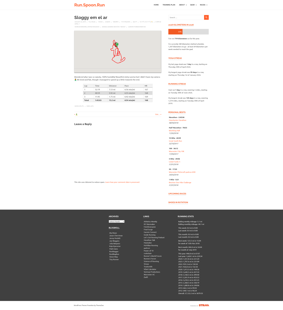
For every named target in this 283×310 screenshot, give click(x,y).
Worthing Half (174, 130)
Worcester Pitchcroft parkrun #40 (182, 172)
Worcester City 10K (176, 151)
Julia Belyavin (114, 243)
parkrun (147, 248)
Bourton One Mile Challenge (180, 182)
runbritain (148, 253)
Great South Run (175, 141)
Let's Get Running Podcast (154, 237)
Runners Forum (150, 258)
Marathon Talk (149, 240)
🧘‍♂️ (76, 114)
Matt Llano (113, 249)
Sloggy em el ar (90, 17)
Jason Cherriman (116, 235)
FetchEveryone (150, 227)
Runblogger (114, 251)
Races (202, 5)
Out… (157, 114)
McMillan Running (151, 245)
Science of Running (151, 261)
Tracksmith (148, 266)
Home (156, 5)
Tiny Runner (114, 259)
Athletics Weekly (150, 221)
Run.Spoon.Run (89, 4)
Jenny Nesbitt (114, 238)
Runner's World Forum (153, 256)
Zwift (146, 277)
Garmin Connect (150, 232)
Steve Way (113, 257)
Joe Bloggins (114, 241)
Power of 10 (148, 250)
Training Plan (169, 5)
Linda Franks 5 (174, 161)
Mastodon (148, 243)
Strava (146, 264)
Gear (192, 5)
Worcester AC (149, 274)
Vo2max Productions (152, 272)
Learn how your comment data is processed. (122, 182)
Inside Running (149, 235)
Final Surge (148, 229)
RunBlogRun (114, 254)
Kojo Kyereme (114, 246)
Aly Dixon (113, 233)
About (182, 5)
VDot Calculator (150, 269)
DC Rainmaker (149, 224)
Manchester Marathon (177, 120)
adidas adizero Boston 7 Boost (113, 27)
